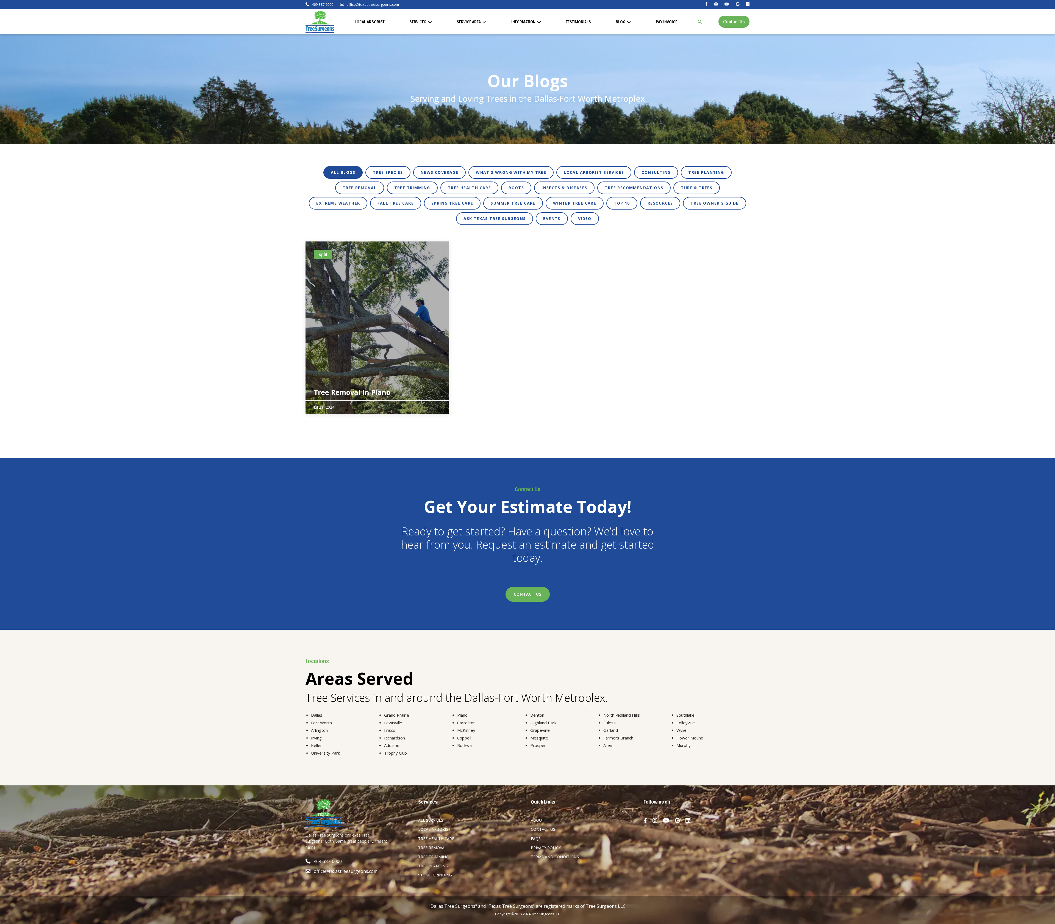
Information (523, 21)
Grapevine (540, 730)
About (537, 820)
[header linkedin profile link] (747, 4)
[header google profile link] (737, 4)
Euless (609, 722)
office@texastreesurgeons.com (372, 4)
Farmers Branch (618, 738)
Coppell (464, 738)
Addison (391, 745)
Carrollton (466, 722)
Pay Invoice (666, 21)
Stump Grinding (435, 875)
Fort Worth (321, 722)
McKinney (466, 730)
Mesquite (539, 738)
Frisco (389, 730)
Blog (621, 21)
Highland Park (543, 722)
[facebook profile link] (648, 820)
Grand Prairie (396, 715)
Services (418, 21)
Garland (610, 730)
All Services (430, 820)
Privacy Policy (546, 847)
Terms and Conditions (555, 856)
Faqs (536, 838)
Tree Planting (433, 865)
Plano (462, 715)
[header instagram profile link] (716, 4)
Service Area (469, 21)
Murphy (683, 745)
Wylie (681, 730)
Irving (316, 738)
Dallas (316, 715)
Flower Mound (689, 738)
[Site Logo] (320, 21)
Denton (537, 715)
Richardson (394, 738)
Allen (607, 745)
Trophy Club (395, 753)
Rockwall (465, 745)
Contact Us (734, 21)
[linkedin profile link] (690, 820)
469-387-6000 (322, 4)
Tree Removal (432, 847)
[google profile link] (680, 820)
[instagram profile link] (658, 820)
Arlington (319, 730)
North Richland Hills (621, 715)
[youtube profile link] (669, 820)
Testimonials (578, 21)
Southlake (685, 715)
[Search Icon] (700, 21)
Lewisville (393, 722)
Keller (316, 745)
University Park (325, 753)
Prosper (538, 745)
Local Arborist (369, 21)
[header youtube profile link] (726, 4)
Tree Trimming (433, 856)
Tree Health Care (436, 838)
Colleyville (685, 722)
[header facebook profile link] (706, 4)
